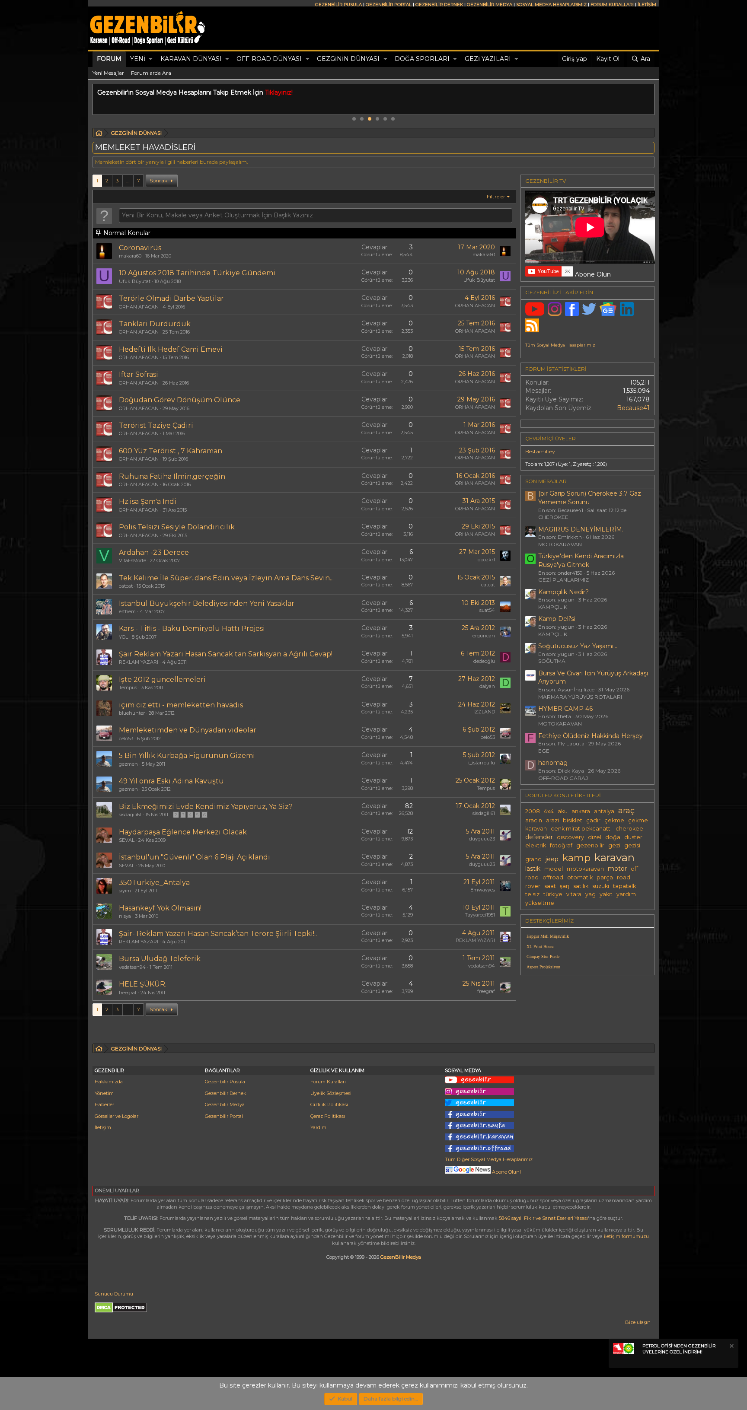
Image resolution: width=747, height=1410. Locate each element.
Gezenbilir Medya (225, 1104)
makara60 (130, 256)
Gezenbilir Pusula (225, 1082)
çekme (614, 820)
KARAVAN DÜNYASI (191, 59)
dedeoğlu (484, 661)
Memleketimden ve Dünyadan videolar (187, 730)
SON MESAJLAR (546, 481)
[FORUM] (99, 134)
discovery (570, 837)
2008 (532, 811)
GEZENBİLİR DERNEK (439, 4)
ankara (580, 811)
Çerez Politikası (327, 1116)
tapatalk (624, 886)
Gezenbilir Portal (224, 1116)
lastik (532, 868)
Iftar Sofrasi (138, 374)
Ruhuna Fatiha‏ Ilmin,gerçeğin (172, 476)
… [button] (128, 180)
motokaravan (585, 869)
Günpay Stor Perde (543, 956)
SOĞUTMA (551, 661)
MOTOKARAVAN (560, 544)
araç (626, 810)
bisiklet (572, 820)
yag (590, 894)
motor (617, 868)
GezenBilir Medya (400, 1257)
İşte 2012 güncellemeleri (162, 679)
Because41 (633, 408)
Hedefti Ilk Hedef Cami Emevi (171, 349)
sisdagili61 (130, 815)
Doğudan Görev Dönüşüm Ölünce (179, 400)
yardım (626, 894)
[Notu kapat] (731, 1347)
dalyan (487, 686)
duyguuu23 (482, 839)
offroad (553, 877)
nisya (125, 916)
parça (605, 877)
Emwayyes (482, 890)
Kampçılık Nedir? (563, 592)
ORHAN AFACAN (139, 307)
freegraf (128, 993)
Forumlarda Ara (151, 73)
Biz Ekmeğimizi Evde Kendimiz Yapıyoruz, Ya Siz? (206, 806)
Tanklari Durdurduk (155, 324)
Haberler (104, 1104)
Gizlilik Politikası (329, 1104)
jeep (552, 859)
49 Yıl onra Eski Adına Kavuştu (171, 781)
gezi (614, 845)
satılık (580, 886)
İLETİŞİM (647, 4)
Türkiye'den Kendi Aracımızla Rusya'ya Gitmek (581, 560)
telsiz (532, 894)
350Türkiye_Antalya (154, 882)
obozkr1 (486, 560)
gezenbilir (590, 845)
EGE (543, 751)
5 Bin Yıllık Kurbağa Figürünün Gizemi (187, 755)
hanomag (553, 763)
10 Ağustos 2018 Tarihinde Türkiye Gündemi (197, 273)
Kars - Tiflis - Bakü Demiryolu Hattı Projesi (192, 628)
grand (533, 859)
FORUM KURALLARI (612, 4)
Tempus (128, 687)
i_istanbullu (481, 763)
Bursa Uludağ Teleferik (160, 959)
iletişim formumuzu (626, 1236)
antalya (604, 811)
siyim (125, 891)
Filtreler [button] (496, 196)
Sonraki (159, 180)
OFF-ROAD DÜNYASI (269, 59)
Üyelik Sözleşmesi (330, 1093)
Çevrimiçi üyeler (550, 438)
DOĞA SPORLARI (422, 59)
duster (633, 837)
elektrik (535, 845)
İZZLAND (484, 712)
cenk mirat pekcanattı (581, 828)
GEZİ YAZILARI (488, 59)
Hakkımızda (109, 1082)
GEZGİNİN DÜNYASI (348, 59)
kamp (576, 858)
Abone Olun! (506, 1172)
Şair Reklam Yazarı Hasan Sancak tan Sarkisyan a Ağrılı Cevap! (225, 654)
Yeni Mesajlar (108, 73)
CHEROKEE (553, 517)
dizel (594, 837)
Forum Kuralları (328, 1082)
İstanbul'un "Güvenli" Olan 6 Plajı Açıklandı (194, 857)
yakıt (606, 894)
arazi (552, 820)
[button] (151, 59)
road (623, 877)
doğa (612, 837)
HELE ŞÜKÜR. (142, 984)
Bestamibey (540, 451)
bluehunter (132, 713)
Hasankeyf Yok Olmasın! (160, 908)
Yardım (318, 1127)
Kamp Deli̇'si (556, 619)
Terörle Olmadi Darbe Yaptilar (171, 298)
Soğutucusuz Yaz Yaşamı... (577, 646)
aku (563, 811)
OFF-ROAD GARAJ (563, 778)
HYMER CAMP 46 (565, 709)
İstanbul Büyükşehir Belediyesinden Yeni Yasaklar (206, 603)
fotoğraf (561, 845)
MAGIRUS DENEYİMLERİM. (580, 529)
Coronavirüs (140, 248)
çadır (593, 820)
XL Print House (540, 946)
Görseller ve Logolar (116, 1116)
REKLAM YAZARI (138, 662)
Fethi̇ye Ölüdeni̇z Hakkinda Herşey (590, 736)
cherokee (629, 828)
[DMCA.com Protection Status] (121, 1311)
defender (539, 837)
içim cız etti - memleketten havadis (181, 705)
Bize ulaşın (638, 1322)
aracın (533, 820)
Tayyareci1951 (480, 915)
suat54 (487, 610)
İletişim (103, 1127)
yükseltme (539, 903)
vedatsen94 (132, 967)
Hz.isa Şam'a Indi (147, 501)
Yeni (137, 59)
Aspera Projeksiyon (543, 966)
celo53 (126, 738)
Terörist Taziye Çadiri (156, 425)
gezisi (632, 845)
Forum (109, 59)
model (553, 869)
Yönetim (104, 1093)
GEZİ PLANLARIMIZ (563, 579)
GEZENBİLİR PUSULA (338, 4)
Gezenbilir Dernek (225, 1093)
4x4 (549, 811)
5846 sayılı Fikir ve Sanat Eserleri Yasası (543, 1218)
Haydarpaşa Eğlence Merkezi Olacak (183, 832)
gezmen (128, 764)
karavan (614, 857)
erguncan (483, 636)
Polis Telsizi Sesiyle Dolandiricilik (177, 527)
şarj (564, 886)
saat (550, 886)
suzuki (600, 886)
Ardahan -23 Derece (154, 552)
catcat (126, 586)
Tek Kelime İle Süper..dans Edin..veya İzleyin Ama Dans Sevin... (226, 578)
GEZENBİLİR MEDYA (489, 4)
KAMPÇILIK (552, 607)
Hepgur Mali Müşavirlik (548, 936)
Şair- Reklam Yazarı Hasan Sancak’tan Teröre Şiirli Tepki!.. (218, 933)
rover (532, 886)
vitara (573, 894)
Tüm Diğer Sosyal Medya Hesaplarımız (489, 1159)
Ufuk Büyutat (134, 281)
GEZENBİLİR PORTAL (389, 4)
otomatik (580, 877)
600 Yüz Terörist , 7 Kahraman (170, 451)
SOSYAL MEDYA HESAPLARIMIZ (551, 4)
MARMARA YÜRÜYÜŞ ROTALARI (580, 697)
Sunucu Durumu (114, 1294)
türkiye (552, 894)
